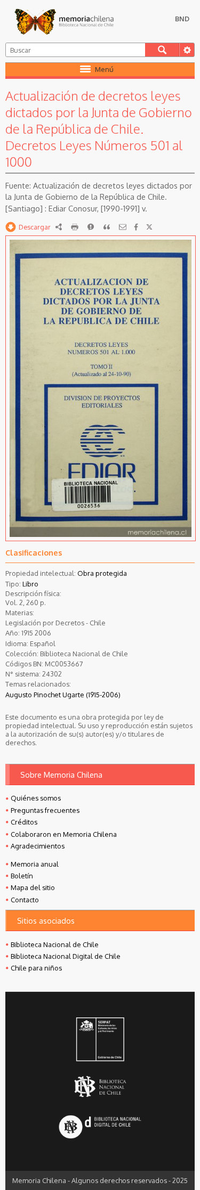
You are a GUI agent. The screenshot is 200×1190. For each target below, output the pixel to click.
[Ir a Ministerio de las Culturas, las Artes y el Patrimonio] (100, 1040)
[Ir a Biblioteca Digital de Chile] (100, 1127)
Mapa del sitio (33, 887)
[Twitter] (149, 227)
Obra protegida (102, 573)
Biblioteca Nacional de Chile (55, 944)
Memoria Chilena (64, 21)
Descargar (35, 227)
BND (182, 18)
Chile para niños (36, 968)
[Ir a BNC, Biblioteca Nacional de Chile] (100, 1086)
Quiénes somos (36, 798)
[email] (122, 227)
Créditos (24, 822)
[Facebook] (136, 227)
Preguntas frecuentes (45, 810)
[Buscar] (162, 49)
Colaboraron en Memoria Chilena (64, 834)
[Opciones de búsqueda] (186, 49)
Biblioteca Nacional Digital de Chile (66, 956)
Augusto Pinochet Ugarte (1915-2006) (63, 694)
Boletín (22, 875)
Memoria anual (35, 864)
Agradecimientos (38, 846)
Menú (104, 69)
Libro (30, 584)
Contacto (25, 899)
